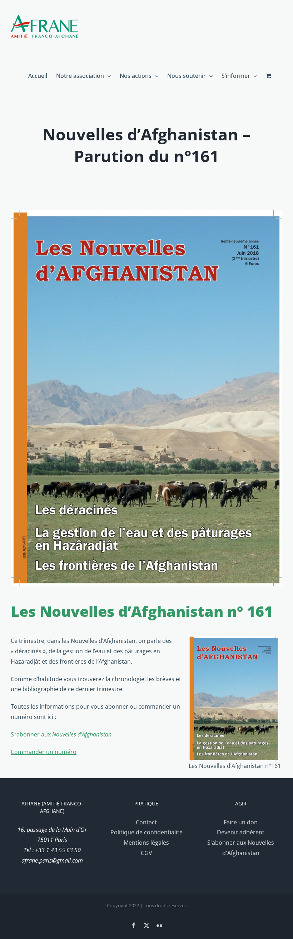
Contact (146, 822)
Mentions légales (146, 842)
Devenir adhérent (240, 832)
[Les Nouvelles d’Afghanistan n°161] (146, 398)
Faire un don (241, 822)
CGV (146, 853)
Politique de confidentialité (146, 832)
